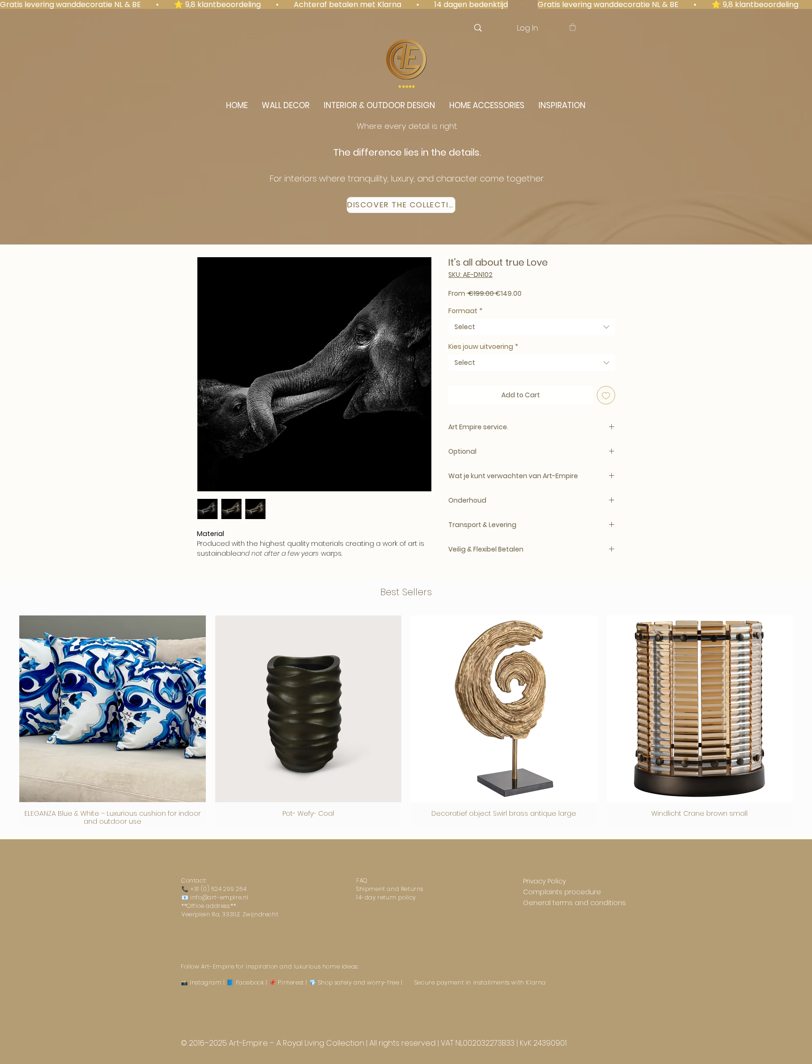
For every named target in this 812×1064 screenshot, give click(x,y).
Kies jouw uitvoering (483, 347)
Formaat (465, 311)
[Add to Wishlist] (606, 395)
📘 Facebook (245, 982)
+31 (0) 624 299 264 (218, 889)
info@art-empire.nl (219, 897)
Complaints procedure (562, 892)
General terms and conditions (574, 902)
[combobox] (531, 327)
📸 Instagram (201, 982)
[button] (573, 27)
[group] (406, 720)
